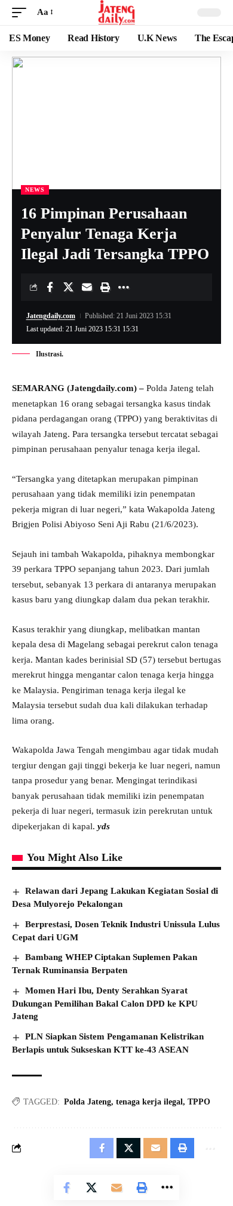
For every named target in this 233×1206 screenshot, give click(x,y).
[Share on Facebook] (49, 287)
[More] (123, 287)
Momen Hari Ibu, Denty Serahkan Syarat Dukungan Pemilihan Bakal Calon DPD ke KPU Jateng (105, 1004)
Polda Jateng (87, 1101)
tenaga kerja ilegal (149, 1101)
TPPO (199, 1101)
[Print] (105, 287)
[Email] (86, 287)
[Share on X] (68, 287)
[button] (22, 12)
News (35, 189)
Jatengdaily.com (50, 316)
